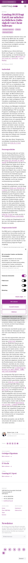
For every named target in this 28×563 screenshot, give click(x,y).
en (25, 2)
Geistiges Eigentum (10, 453)
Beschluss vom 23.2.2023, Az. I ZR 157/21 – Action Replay (13, 58)
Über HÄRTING (6, 510)
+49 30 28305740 (8, 496)
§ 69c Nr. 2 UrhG (15, 143)
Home (3, 508)
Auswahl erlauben (14, 306)
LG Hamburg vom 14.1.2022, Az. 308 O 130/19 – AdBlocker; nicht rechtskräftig (14, 369)
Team (3, 512)
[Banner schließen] (25, 249)
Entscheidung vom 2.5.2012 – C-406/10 (13, 403)
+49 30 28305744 (8, 498)
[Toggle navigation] (25, 6)
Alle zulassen (14, 301)
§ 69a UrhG (11, 341)
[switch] (24, 280)
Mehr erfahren (6, 456)
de (22, 2)
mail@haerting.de (8, 501)
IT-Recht (5, 463)
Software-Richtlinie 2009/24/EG (14, 216)
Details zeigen (19, 296)
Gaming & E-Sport (9, 473)
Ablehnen (14, 312)
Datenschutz (18, 510)
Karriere (4, 515)
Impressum (18, 508)
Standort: (5, 2)
